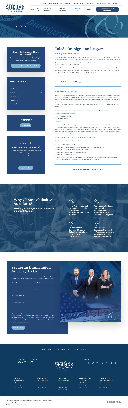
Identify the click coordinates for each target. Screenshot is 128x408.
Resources (70, 349)
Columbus (85, 137)
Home (43, 349)
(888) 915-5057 (25, 362)
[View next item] (32, 162)
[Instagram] (88, 363)
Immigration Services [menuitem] (48, 9)
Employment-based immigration (65, 113)
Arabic (82, 3)
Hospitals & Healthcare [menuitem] (62, 9)
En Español (68, 3)
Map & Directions (18, 387)
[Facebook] (84, 363)
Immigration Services (60, 349)
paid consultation (20, 58)
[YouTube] (97, 363)
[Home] (15, 7)
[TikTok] (93, 363)
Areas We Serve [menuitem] (78, 9)
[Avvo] (111, 363)
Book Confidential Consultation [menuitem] (107, 9)
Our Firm (49, 349)
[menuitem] (26, 89)
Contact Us (90, 3)
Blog (76, 349)
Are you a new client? (18, 295)
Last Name (38, 282)
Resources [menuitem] (90, 9)
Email (36, 289)
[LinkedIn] (102, 363)
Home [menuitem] (32, 9)
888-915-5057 (115, 3)
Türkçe (76, 3)
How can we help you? (18, 302)
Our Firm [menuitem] (38, 9)
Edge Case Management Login (52, 3)
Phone (13, 289)
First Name (15, 282)
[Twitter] (106, 363)
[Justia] (115, 363)
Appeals (58, 121)
